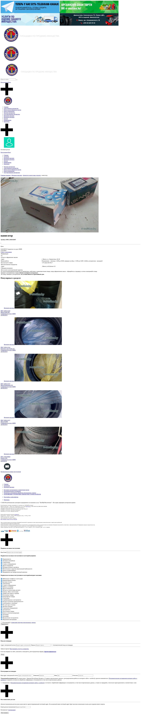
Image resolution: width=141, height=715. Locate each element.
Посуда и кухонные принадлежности (13, 601)
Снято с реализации (6, 252)
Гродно (11, 519)
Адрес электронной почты (8, 645)
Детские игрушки (7, 606)
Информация (7, 120)
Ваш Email (3, 552)
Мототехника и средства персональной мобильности (17, 569)
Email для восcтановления (8, 707)
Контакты (6, 121)
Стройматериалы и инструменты (12, 600)
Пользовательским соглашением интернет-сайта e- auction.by (28, 682)
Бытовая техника (7, 582)
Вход (9, 82)
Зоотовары (6, 614)
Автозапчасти (6, 609)
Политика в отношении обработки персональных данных (20, 492)
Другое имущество (8, 565)
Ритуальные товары (8, 595)
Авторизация (11, 710)
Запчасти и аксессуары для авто (11, 590)
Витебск (4, 519)
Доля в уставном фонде (9, 570)
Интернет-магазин (9, 115)
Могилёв (15, 519)
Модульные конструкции (10, 619)
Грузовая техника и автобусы (11, 567)
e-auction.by (16, 514)
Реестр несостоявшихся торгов (12, 110)
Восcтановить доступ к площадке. (19, 649)
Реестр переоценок (9, 111)
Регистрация (4, 82)
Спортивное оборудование (10, 608)
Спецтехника (6, 562)
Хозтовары (6, 616)
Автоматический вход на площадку (63, 645)
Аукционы (7, 485)
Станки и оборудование (9, 564)
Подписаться (4, 624)
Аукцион (6, 156)
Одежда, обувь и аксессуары (10, 591)
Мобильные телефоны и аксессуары (13, 578)
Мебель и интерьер (8, 587)
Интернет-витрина (9, 117)
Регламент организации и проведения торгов (16, 490)
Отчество (75, 675)
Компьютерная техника (9, 580)
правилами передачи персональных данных (23, 622)
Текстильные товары (8, 611)
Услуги (6, 118)
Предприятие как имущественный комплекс (15, 572)
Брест (2, 519)
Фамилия (36, 675)
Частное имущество (9, 113)
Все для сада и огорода (9, 604)
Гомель (8, 519)
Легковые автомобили (9, 560)
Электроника (6, 583)
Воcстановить (4, 712)
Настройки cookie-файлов (11, 497)
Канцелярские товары (9, 596)
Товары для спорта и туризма (11, 593)
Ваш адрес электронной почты (9, 675)
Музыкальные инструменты (10, 617)
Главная (6, 107)
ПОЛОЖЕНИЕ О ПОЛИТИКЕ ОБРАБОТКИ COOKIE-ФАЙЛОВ (22, 494)
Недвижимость (7, 559)
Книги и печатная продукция (11, 613)
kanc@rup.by (28, 506)
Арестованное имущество (11, 108)
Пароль (33, 645)
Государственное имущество (12, 114)
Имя (55, 675)
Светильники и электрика (10, 603)
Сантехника (6, 598)
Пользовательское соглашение (12, 491)
